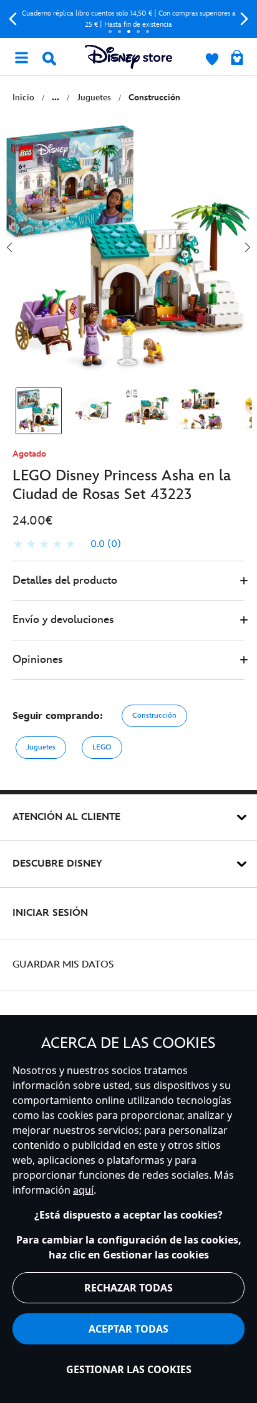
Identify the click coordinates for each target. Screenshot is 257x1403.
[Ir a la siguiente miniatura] (247, 247)
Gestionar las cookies (129, 1369)
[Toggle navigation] (21, 56)
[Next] (244, 19)
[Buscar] (49, 58)
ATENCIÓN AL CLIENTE (66, 817)
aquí (83, 1190)
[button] (128, 581)
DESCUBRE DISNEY (57, 864)
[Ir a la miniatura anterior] (9, 247)
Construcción (154, 715)
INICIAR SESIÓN (50, 913)
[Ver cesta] (237, 58)
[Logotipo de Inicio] (128, 57)
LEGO (102, 747)
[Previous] (12, 19)
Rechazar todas (128, 1288)
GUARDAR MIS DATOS (63, 965)
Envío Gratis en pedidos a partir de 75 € (132, 19)
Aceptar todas (128, 1329)
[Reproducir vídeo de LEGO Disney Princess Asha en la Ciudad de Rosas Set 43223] (93, 411)
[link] (66, 544)
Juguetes (41, 747)
